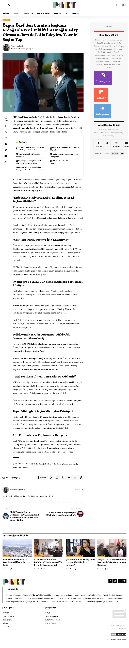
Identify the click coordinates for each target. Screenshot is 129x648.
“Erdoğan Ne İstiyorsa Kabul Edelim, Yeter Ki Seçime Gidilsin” (31, 148)
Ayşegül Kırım (11, 569)
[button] (5, 5)
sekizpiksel (122, 628)
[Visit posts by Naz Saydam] (6, 490)
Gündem (6, 20)
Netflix (115, 153)
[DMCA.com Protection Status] (118, 634)
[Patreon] (101, 95)
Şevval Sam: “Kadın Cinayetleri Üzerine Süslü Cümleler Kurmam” (80, 562)
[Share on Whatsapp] (6, 138)
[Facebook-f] (120, 581)
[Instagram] (103, 78)
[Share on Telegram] (6, 150)
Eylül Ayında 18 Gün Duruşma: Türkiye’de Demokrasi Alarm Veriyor (30, 168)
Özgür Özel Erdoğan (20, 467)
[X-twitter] (115, 581)
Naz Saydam (20, 46)
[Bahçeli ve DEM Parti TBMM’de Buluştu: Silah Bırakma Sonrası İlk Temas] (111, 548)
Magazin (70, 555)
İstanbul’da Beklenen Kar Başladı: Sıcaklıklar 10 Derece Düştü (16, 562)
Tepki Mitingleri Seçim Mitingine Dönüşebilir (64, 155)
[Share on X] (6, 132)
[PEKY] (64, 5)
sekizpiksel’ (114, 639)
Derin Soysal (74, 569)
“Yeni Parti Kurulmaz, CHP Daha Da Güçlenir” (64, 148)
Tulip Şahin (105, 569)
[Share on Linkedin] (6, 144)
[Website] (82, 490)
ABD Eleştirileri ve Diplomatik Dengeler (62, 162)
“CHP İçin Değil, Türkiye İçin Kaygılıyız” (28, 155)
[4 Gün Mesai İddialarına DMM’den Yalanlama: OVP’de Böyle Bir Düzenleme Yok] (48, 548)
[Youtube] (124, 581)
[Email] (6, 156)
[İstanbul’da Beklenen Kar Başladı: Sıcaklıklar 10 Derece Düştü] (17, 548)
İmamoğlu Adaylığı (70, 464)
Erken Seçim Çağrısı (54, 464)
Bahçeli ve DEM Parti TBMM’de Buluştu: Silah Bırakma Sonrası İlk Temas (111, 562)
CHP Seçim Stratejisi (38, 464)
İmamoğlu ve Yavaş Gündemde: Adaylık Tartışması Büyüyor (29, 162)
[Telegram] (102, 111)
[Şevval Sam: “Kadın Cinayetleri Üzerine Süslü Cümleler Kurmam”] (80, 548)
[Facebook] (99, 144)
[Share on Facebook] (6, 126)
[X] (107, 144)
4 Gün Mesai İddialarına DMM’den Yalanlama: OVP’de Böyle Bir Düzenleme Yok (48, 562)
